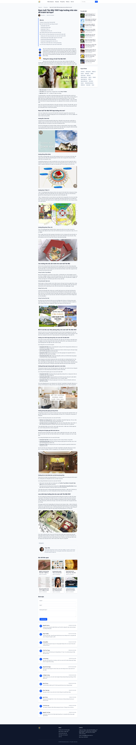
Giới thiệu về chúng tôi (63, 734)
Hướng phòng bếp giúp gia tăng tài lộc (48, 39)
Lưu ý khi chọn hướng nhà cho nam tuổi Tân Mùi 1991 (51, 44)
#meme (82, 73)
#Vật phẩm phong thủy (89, 83)
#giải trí (90, 77)
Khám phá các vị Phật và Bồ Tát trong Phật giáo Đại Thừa (90, 46)
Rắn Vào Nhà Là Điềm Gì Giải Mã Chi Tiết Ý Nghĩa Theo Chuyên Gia (90, 25)
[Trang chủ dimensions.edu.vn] (39, 2)
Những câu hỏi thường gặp (64, 729)
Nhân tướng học (50, 1)
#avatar (94, 77)
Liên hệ (60, 736)
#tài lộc (90, 79)
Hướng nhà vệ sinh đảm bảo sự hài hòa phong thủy (51, 42)
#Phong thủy (88, 71)
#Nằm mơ (93, 71)
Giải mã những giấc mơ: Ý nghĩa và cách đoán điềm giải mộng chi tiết (90, 15)
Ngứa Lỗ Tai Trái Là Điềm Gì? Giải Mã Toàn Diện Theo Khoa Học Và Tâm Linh (90, 30)
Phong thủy (62, 1)
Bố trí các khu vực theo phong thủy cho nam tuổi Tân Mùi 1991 (52, 34)
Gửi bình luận (43, 619)
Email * (41, 605)
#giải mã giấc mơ (84, 79)
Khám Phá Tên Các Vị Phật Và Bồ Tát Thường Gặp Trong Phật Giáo (90, 56)
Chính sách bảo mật (63, 733)
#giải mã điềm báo (84, 81)
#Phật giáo (87, 73)
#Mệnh (92, 73)
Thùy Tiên (47, 548)
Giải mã (72, 1)
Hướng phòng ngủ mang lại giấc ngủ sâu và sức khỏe (51, 37)
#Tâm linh (82, 71)
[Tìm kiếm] (96, 2)
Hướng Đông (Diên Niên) (46, 27)
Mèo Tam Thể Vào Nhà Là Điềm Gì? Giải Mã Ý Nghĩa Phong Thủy (90, 41)
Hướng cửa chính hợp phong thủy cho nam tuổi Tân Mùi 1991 (53, 35)
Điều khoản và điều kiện (63, 731)
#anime (82, 83)
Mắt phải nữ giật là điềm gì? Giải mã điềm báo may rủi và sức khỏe (90, 51)
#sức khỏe (91, 81)
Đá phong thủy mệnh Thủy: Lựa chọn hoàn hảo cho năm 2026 (57, 573)
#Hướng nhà (41, 543)
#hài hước (88, 75)
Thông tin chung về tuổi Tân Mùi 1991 (47, 22)
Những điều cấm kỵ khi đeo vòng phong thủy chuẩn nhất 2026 (57, 590)
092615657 (86, 737)
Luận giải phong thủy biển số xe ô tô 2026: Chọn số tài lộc (70, 590)
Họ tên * (41, 600)
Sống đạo (57, 1)
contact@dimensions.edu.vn (87, 735)
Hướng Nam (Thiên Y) (45, 29)
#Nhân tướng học (84, 77)
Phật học (67, 1)
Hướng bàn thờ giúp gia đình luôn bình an (49, 41)
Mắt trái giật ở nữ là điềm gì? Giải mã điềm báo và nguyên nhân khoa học (90, 20)
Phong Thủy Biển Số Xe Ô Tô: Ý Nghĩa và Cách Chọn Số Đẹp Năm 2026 (44, 590)
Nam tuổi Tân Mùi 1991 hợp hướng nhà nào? (49, 24)
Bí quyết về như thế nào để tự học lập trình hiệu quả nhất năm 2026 (90, 61)
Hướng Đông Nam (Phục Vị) (46, 30)
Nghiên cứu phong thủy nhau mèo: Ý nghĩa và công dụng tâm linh (44, 573)
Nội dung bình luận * (43, 609)
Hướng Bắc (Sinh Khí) (45, 25)
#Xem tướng (83, 75)
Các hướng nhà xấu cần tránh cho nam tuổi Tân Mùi (50, 32)
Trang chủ (40, 7)
